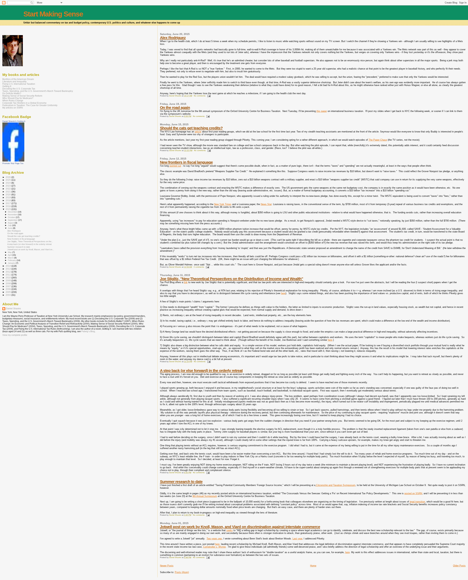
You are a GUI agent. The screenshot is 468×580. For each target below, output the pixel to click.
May (10, 252)
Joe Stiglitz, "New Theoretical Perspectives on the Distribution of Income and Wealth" (231, 279)
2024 (8, 183)
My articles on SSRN (12, 107)
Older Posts (459, 565)
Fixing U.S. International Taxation (18, 84)
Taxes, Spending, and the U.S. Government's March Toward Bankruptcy (37, 91)
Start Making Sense (53, 14)
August (11, 223)
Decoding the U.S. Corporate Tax (18, 88)
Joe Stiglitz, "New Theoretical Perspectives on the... (30, 241)
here (283, 293)
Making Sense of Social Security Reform (22, 96)
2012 (8, 272)
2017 (8, 203)
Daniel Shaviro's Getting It (13, 121)
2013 (8, 269)
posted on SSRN (413, 493)
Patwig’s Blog (88, 331)
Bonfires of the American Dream (18, 79)
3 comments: (199, 267)
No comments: (200, 96)
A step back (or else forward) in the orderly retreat (201, 370)
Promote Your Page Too (12, 163)
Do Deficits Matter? (11, 93)
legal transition (417, 501)
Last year (297, 538)
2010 (8, 277)
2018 (8, 200)
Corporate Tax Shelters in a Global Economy (24, 103)
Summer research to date (181, 481)
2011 (8, 274)
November (13, 214)
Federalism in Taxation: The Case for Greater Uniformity (29, 105)
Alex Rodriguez (173, 37)
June (10, 228)
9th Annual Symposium (205, 496)
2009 (8, 280)
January (12, 263)
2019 (8, 197)
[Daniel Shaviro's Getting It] (13, 160)
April (10, 255)
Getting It (6, 86)
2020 (8, 194)
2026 (8, 177)
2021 (8, 191)
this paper (321, 111)
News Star (266, 204)
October (12, 217)
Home (313, 565)
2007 (8, 286)
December (13, 212)
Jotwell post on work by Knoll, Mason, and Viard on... (30, 249)
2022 (8, 188)
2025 (8, 180)
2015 (8, 209)
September (13, 220)
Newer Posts (166, 565)
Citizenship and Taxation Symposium (335, 485)
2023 (8, 186)
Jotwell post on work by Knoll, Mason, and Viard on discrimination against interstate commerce (240, 527)
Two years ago (214, 538)
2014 (8, 266)
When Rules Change (12, 100)
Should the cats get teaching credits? (191, 128)
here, (217, 544)
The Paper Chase (378, 139)
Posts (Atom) (182, 572)
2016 (8, 206)
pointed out (175, 165)
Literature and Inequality (14, 81)
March (11, 258)
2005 (8, 292)
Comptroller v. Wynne (214, 546)
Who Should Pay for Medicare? (17, 98)
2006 (8, 289)
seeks (229, 530)
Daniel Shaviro (13, 308)
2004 (8, 295)
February (12, 260)
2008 (8, 283)
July (10, 225)
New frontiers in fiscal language (186, 162)
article (198, 131)
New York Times (222, 204)
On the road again (175, 107)
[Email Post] (208, 96)
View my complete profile (14, 335)
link (186, 282)
